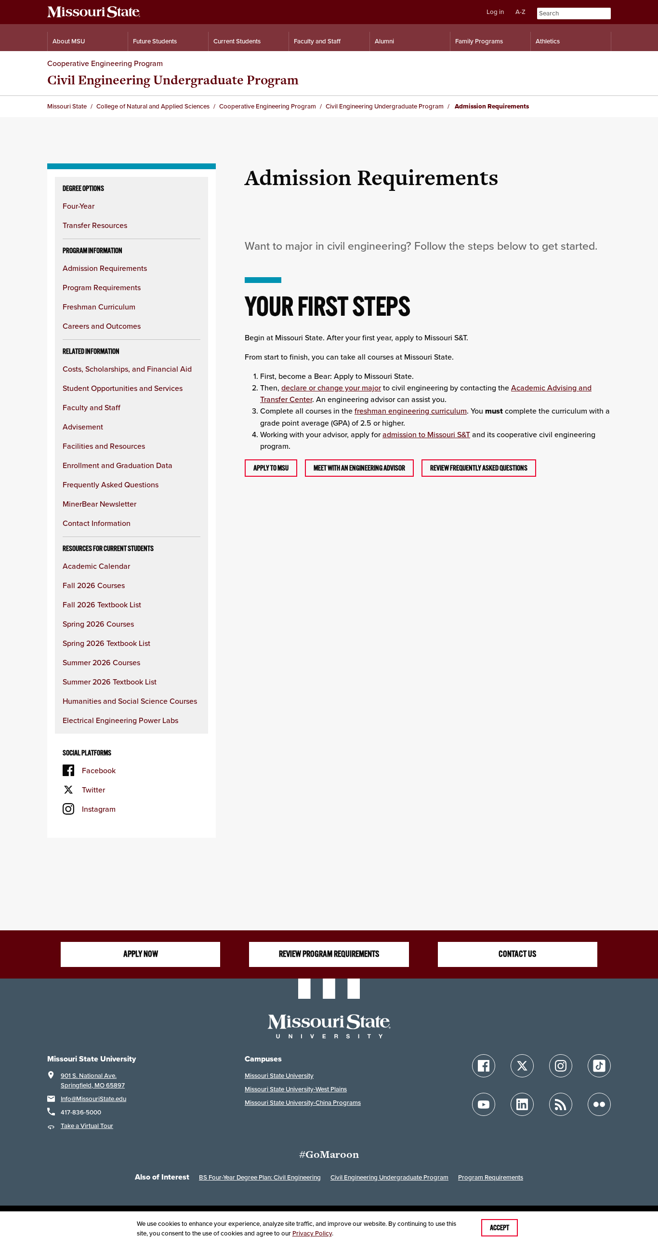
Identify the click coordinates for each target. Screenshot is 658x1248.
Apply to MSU (271, 468)
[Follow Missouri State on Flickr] (599, 1104)
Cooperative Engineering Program (105, 63)
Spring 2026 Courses (98, 623)
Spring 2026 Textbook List (106, 643)
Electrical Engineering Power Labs (120, 720)
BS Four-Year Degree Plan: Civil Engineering (260, 1177)
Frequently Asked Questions (110, 484)
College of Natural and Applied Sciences (153, 106)
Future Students (155, 41)
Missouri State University (279, 1075)
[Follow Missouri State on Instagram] (560, 1065)
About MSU (69, 41)
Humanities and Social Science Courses (130, 701)
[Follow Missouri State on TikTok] (599, 1065)
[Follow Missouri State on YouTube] (483, 1104)
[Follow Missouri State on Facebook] (483, 1065)
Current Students (237, 41)
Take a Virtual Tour (87, 1125)
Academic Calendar (96, 566)
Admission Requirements (105, 268)
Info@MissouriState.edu (93, 1098)
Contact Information (97, 523)
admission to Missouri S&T (426, 434)
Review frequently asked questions (478, 468)
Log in (495, 11)
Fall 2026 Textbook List (102, 604)
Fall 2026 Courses (94, 585)
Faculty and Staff (317, 41)
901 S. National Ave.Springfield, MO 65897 (93, 1080)
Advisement (83, 426)
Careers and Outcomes (102, 326)
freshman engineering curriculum (411, 410)
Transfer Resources (95, 225)
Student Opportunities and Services (123, 388)
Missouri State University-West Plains (296, 1089)
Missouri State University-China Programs (303, 1102)
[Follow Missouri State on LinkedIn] (522, 1104)
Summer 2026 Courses (101, 662)
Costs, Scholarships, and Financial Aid (127, 368)
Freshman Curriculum (99, 306)
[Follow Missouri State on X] (522, 1065)
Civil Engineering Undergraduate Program (173, 80)
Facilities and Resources (104, 446)
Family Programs (479, 41)
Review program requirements (329, 954)
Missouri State (67, 106)
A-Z (520, 11)
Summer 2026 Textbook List (110, 681)
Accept (499, 1227)
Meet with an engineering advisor (359, 468)
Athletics (548, 41)
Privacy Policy (312, 1233)
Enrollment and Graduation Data (117, 465)
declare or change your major (331, 387)
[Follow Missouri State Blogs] (560, 1104)
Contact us (517, 954)
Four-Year (78, 206)
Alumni (384, 41)
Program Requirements (102, 287)
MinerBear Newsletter (99, 503)
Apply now (140, 954)
